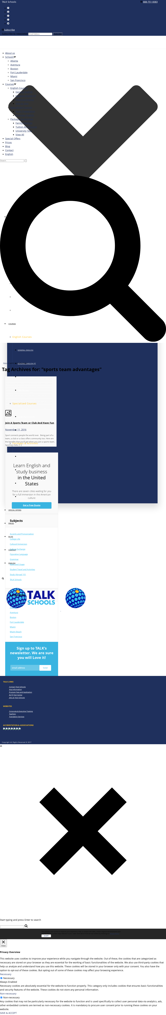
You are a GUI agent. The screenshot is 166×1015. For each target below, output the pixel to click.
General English (25, 350)
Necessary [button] (5, 974)
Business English (25, 115)
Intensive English (25, 99)
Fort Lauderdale (18, 72)
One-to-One (22, 103)
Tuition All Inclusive (26, 127)
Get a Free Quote (31, 505)
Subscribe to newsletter (15, 33)
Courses (9, 84)
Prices (11, 523)
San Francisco (17, 80)
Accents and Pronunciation (22, 534)
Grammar (14, 559)
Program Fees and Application (20, 692)
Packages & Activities (21, 119)
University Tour (24, 130)
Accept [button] (46, 936)
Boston (14, 68)
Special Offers (14, 510)
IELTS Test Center (15, 695)
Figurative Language (19, 554)
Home (5, 363)
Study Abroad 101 (18, 574)
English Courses (19, 88)
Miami (13, 76)
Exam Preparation (26, 417)
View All (21, 497)
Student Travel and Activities (22, 569)
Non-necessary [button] (8, 993)
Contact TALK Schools (17, 687)
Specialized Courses (21, 107)
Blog (10, 536)
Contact (9, 150)
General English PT (26, 95)
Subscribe (9, 29)
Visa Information (15, 689)
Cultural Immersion (18, 544)
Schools (9, 57)
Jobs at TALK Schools (17, 697)
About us (10, 53)
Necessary (9, 978)
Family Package (25, 456)
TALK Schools (16, 579)
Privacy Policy (114, 933)
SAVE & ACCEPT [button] (8, 1012)
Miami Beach (16, 631)
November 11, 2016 (15, 429)
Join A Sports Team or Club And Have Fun (29, 422)
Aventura (15, 64)
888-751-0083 (150, 1)
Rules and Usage (17, 564)
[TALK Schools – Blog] (60, 610)
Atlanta (14, 60)
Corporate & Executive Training (21, 711)
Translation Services (16, 716)
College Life (15, 539)
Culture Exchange (17, 549)
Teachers (12, 714)
